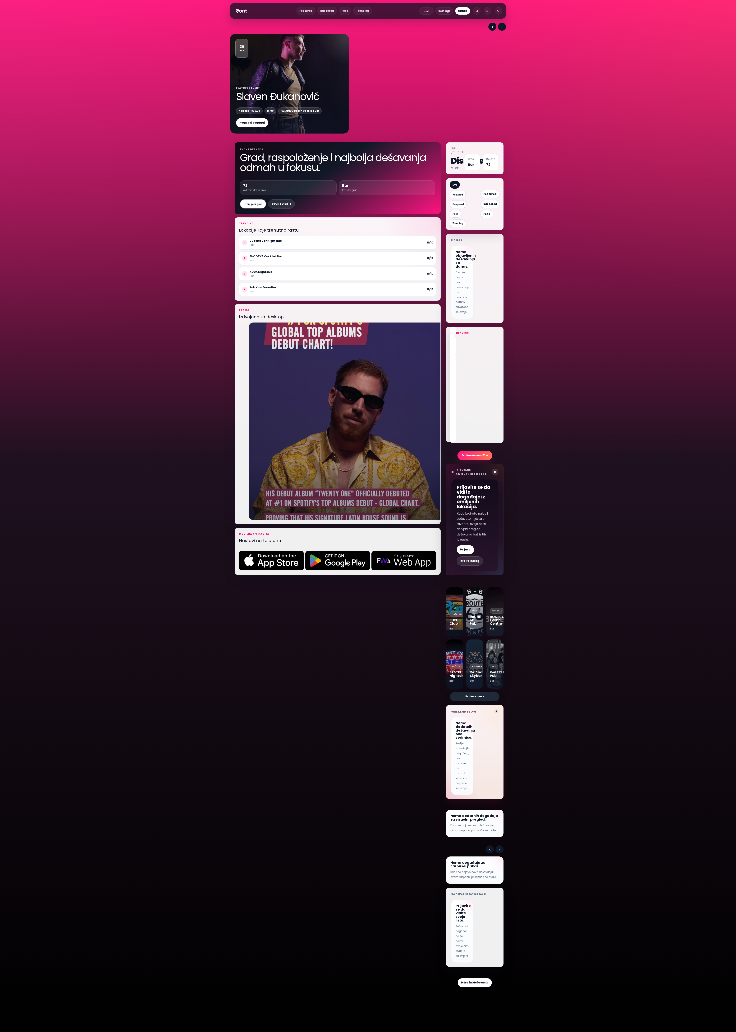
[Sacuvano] (487, 11)
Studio (462, 11)
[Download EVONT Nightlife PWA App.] (403, 560)
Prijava (465, 549)
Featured (306, 11)
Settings (444, 11)
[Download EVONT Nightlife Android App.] (337, 560)
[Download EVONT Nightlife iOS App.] (271, 560)
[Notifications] (477, 11)
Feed (345, 11)
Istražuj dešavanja (474, 982)
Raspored (327, 11)
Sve (455, 184)
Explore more (474, 696)
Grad (426, 11)
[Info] (496, 711)
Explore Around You (475, 455)
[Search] (498, 11)
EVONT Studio (281, 204)
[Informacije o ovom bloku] (495, 472)
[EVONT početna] (241, 11)
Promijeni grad (253, 204)
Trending (362, 11)
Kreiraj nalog (469, 561)
